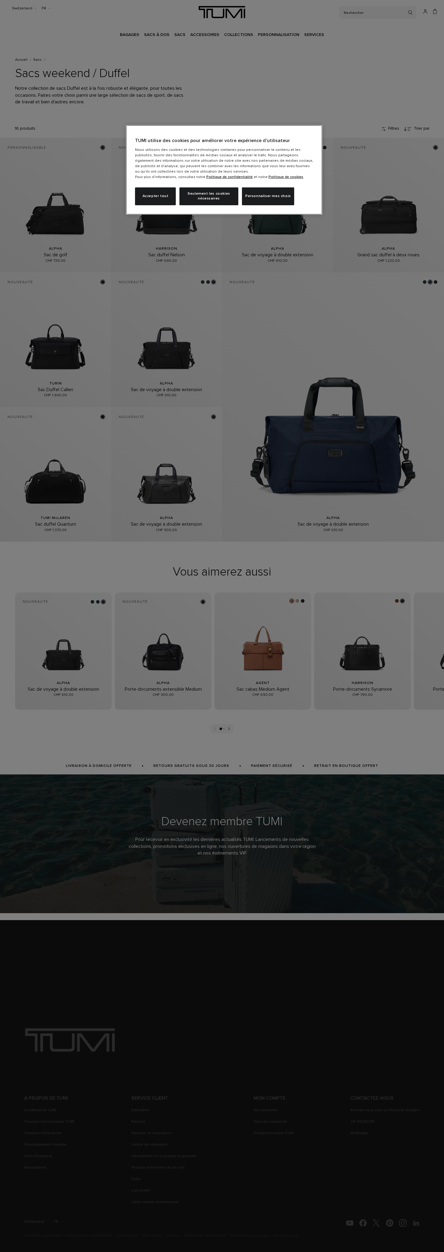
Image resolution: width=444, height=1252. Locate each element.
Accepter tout (156, 196)
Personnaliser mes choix (268, 196)
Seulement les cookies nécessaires (209, 196)
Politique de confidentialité (229, 177)
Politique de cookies (286, 177)
